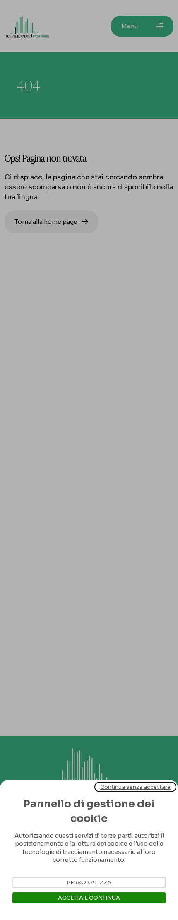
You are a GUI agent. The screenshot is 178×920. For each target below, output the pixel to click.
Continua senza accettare (135, 786)
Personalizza (89, 882)
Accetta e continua (89, 897)
